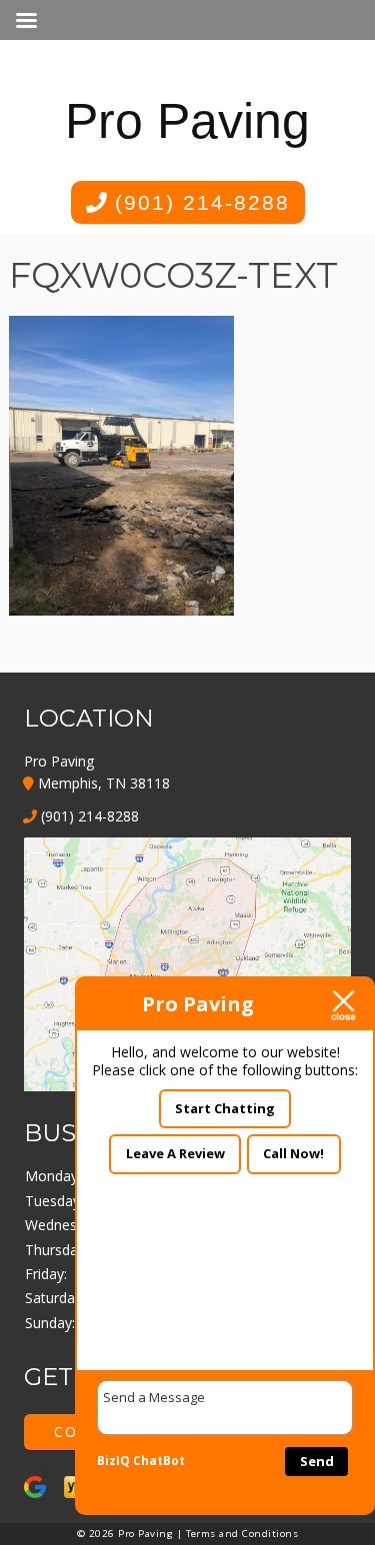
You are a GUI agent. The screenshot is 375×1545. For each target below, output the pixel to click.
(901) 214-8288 (198, 202)
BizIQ (113, 1460)
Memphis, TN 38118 (102, 782)
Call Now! (293, 1153)
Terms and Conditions (242, 1533)
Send (317, 1461)
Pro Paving (187, 121)
